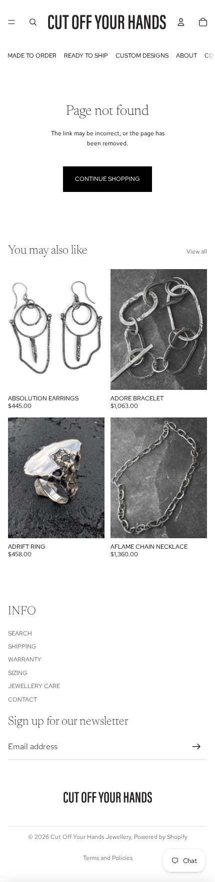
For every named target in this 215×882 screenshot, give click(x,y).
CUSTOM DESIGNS (142, 56)
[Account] (181, 22)
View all (196, 252)
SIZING (18, 673)
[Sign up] (196, 746)
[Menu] (11, 22)
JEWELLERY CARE (34, 686)
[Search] (33, 22)
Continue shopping (107, 179)
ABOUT (186, 56)
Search (20, 633)
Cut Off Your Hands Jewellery (90, 837)
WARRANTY (25, 659)
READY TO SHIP (86, 56)
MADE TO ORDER (32, 56)
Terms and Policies (107, 858)
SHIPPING (22, 646)
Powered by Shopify (161, 837)
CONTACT (22, 699)
